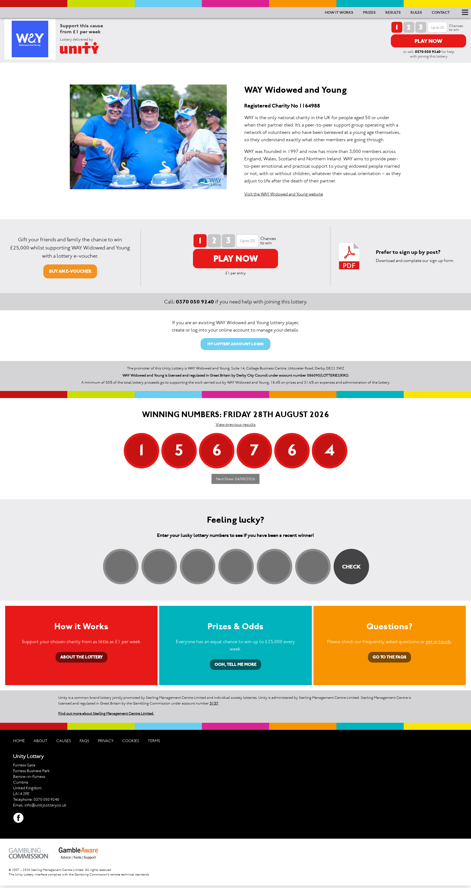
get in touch (438, 642)
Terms (154, 740)
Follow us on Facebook (18, 817)
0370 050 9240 (427, 51)
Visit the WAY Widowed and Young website (283, 194)
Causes (63, 740)
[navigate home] (86, 48)
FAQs (84, 740)
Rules (416, 12)
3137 (214, 703)
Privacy (105, 740)
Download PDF (349, 256)
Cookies (130, 740)
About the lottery (81, 657)
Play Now (428, 41)
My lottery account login (235, 344)
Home (19, 740)
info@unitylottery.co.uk (45, 805)
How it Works (339, 12)
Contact (441, 12)
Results (393, 12)
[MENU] (464, 12)
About (40, 740)
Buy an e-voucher (70, 271)
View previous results (236, 424)
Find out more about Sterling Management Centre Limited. (106, 713)
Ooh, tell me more (235, 664)
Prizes (369, 12)
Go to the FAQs (389, 657)
